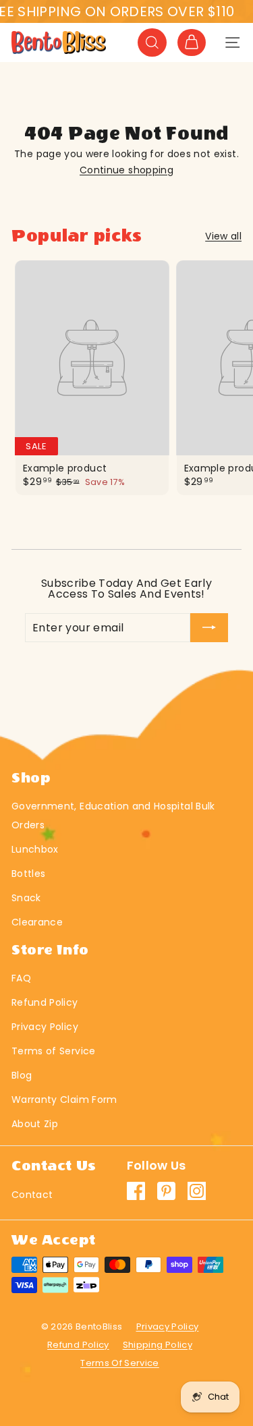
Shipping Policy (157, 1344)
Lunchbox (35, 849)
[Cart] (191, 42)
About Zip (34, 1124)
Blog (21, 1075)
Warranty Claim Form (64, 1099)
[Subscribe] (209, 627)
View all (223, 236)
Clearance (37, 922)
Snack (26, 898)
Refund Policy (44, 1002)
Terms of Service (53, 1051)
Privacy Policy (44, 1026)
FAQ (21, 978)
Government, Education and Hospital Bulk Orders (113, 815)
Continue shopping (126, 170)
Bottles (28, 873)
